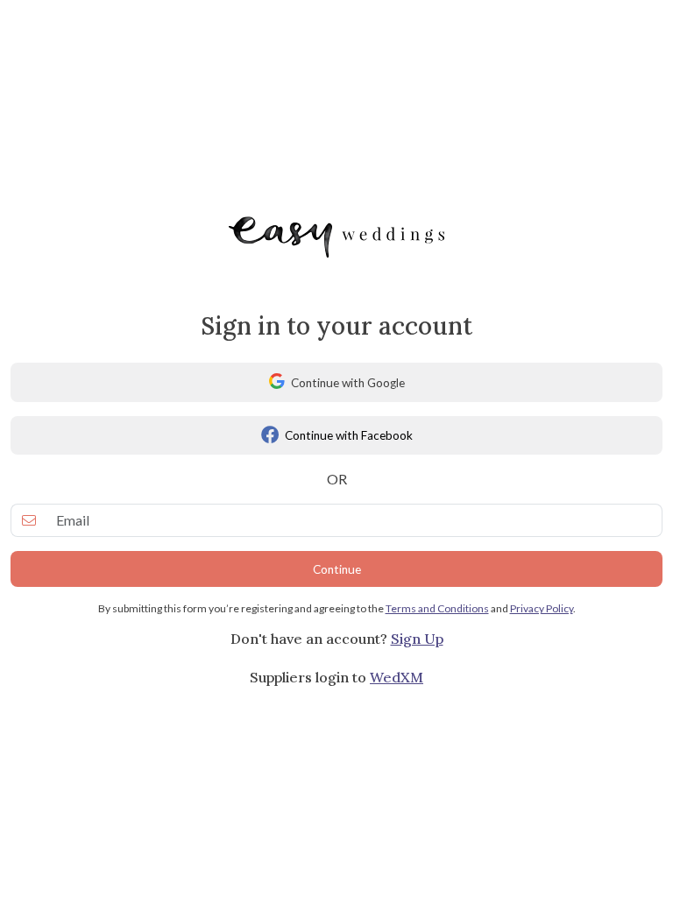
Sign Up (417, 638)
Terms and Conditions (437, 608)
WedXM (396, 677)
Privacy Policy (541, 608)
